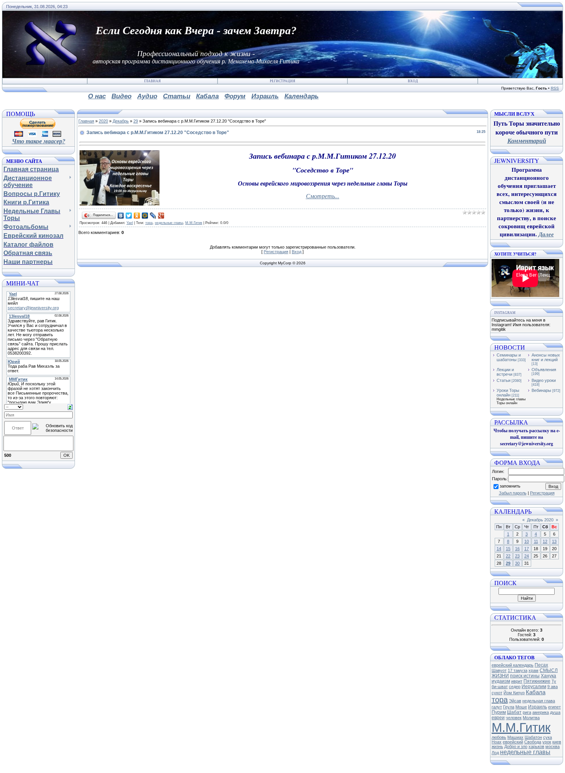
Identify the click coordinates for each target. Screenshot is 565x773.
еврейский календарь (512, 665)
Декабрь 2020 (540, 520)
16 (517, 548)
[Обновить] (70, 406)
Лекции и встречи (505, 372)
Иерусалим (534, 686)
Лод (495, 752)
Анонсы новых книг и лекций (546, 357)
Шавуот (499, 670)
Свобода (532, 742)
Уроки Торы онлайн (508, 392)
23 (517, 556)
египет (554, 707)
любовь (499, 737)
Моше (521, 707)
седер (514, 686)
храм (533, 670)
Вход (413, 81)
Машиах (515, 737)
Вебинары (541, 390)
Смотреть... (322, 196)
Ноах (497, 742)
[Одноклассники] (137, 216)
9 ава (552, 686)
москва (552, 746)
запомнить (510, 486)
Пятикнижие (536, 681)
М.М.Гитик (193, 223)
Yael (129, 223)
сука (547, 737)
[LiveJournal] (153, 216)
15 (508, 548)
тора (149, 223)
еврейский (513, 742)
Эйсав (515, 700)
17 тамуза (517, 670)
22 (508, 556)
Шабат (514, 712)
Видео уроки (544, 380)
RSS (555, 88)
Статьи (503, 380)
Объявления (544, 369)
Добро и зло (515, 746)
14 (499, 548)
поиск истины (525, 675)
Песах (541, 665)
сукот (497, 692)
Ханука (548, 675)
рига (527, 712)
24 (526, 556)
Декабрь (121, 121)
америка (540, 712)
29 (135, 121)
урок (546, 742)
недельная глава (538, 700)
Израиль (537, 707)
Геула (508, 707)
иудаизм (501, 681)
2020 (103, 121)
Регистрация (282, 81)
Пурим (499, 712)
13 (554, 541)
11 (536, 541)
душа (555, 712)
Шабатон (533, 737)
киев (556, 742)
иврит (516, 681)
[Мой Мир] (145, 216)
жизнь (497, 746)
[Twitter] (129, 216)
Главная (152, 81)
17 (526, 548)
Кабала (535, 692)
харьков (536, 746)
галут (497, 707)
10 (526, 541)
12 (545, 541)
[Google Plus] (161, 216)
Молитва (531, 717)
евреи (498, 717)
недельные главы (169, 223)
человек (514, 717)
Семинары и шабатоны (509, 357)
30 (517, 563)
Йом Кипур (514, 692)
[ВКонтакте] (121, 216)
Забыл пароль (513, 493)
